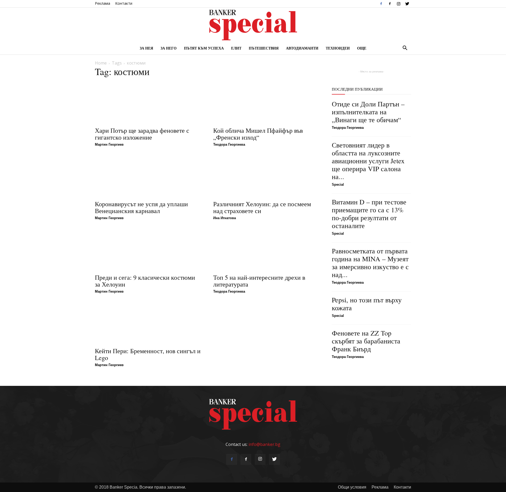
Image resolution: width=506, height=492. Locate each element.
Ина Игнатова (224, 218)
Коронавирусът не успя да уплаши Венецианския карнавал (141, 207)
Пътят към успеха (204, 48)
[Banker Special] (253, 25)
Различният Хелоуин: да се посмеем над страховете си (262, 207)
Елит (236, 48)
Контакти (123, 3)
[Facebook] (381, 3)
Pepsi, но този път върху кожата (367, 303)
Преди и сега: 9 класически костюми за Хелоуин (145, 280)
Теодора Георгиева (229, 144)
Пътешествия (264, 48)
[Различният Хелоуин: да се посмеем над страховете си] (266, 176)
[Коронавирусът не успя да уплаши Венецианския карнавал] (148, 176)
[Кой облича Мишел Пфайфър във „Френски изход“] (266, 102)
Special (338, 184)
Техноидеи (338, 48)
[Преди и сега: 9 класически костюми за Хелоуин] (148, 249)
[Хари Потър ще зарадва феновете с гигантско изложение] (148, 102)
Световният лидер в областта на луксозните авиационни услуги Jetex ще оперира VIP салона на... (368, 160)
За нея (146, 48)
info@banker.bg (264, 444)
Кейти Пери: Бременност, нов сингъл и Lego (148, 354)
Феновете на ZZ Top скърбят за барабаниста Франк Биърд (366, 340)
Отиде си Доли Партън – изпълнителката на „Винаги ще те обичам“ (368, 111)
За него (168, 48)
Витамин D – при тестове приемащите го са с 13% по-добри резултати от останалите (369, 213)
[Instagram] (398, 3)
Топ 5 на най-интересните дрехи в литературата (259, 280)
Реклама (102, 3)
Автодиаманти (302, 48)
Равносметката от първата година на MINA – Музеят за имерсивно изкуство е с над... (370, 262)
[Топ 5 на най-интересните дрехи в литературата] (266, 249)
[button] (404, 48)
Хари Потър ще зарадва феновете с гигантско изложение (142, 133)
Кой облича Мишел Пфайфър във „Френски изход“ (258, 133)
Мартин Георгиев (109, 144)
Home (101, 63)
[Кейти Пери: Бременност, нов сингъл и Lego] (148, 323)
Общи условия (352, 487)
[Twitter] (407, 3)
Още (361, 48)
